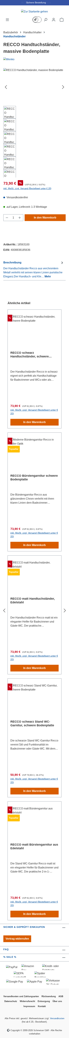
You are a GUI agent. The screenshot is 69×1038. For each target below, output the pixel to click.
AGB (60, 996)
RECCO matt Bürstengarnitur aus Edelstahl (34, 846)
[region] (34, 122)
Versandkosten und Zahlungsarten (21, 996)
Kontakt (42, 1006)
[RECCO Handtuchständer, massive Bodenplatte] (34, 87)
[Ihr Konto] (54, 19)
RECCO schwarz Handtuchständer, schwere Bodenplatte (29, 354)
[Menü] (7, 19)
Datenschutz (10, 1001)
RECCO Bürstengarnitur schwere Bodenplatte (34, 477)
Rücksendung (49, 996)
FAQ (6, 949)
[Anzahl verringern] (6, 217)
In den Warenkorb (45, 217)
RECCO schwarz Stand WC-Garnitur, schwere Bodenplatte (32, 723)
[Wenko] (34, 59)
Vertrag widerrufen (17, 938)
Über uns (57, 1001)
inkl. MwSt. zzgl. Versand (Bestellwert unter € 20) (27, 188)
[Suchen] (46, 19)
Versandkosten (57, 1018)
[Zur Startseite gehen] (34, 11)
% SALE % (9, 957)
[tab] (33, 269)
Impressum (29, 1006)
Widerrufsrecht (27, 1001)
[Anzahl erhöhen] (19, 217)
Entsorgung (44, 1001)
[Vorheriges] (5, 87)
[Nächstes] (63, 87)
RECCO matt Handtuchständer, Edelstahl (32, 600)
